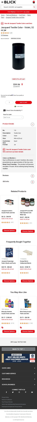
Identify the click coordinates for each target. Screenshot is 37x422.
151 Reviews (4, 35)
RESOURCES (6, 379)
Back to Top (17, 349)
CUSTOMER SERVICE (9, 373)
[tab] (18, 124)
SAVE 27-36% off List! (7, 218)
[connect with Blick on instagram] (19, 393)
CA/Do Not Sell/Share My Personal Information (14, 404)
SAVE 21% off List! (18, 79)
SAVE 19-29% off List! (25, 269)
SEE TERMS (26, 11)
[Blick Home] (10, 2)
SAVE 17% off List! (24, 219)
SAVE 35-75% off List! (25, 319)
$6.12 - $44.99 (6, 216)
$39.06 (16, 84)
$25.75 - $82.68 (7, 267)
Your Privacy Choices (7, 402)
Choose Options (9, 230)
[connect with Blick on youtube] (32, 393)
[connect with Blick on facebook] (6, 393)
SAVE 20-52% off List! (7, 319)
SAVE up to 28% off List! (8, 269)
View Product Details (16, 38)
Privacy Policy (5, 397)
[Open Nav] (2, 2)
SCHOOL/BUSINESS (8, 384)
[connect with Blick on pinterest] (25, 393)
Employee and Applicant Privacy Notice (12, 406)
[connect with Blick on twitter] (13, 393)
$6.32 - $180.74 (25, 267)
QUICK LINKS (6, 368)
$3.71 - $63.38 (24, 317)
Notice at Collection (7, 399)
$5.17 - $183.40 (7, 317)
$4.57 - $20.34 (24, 217)
